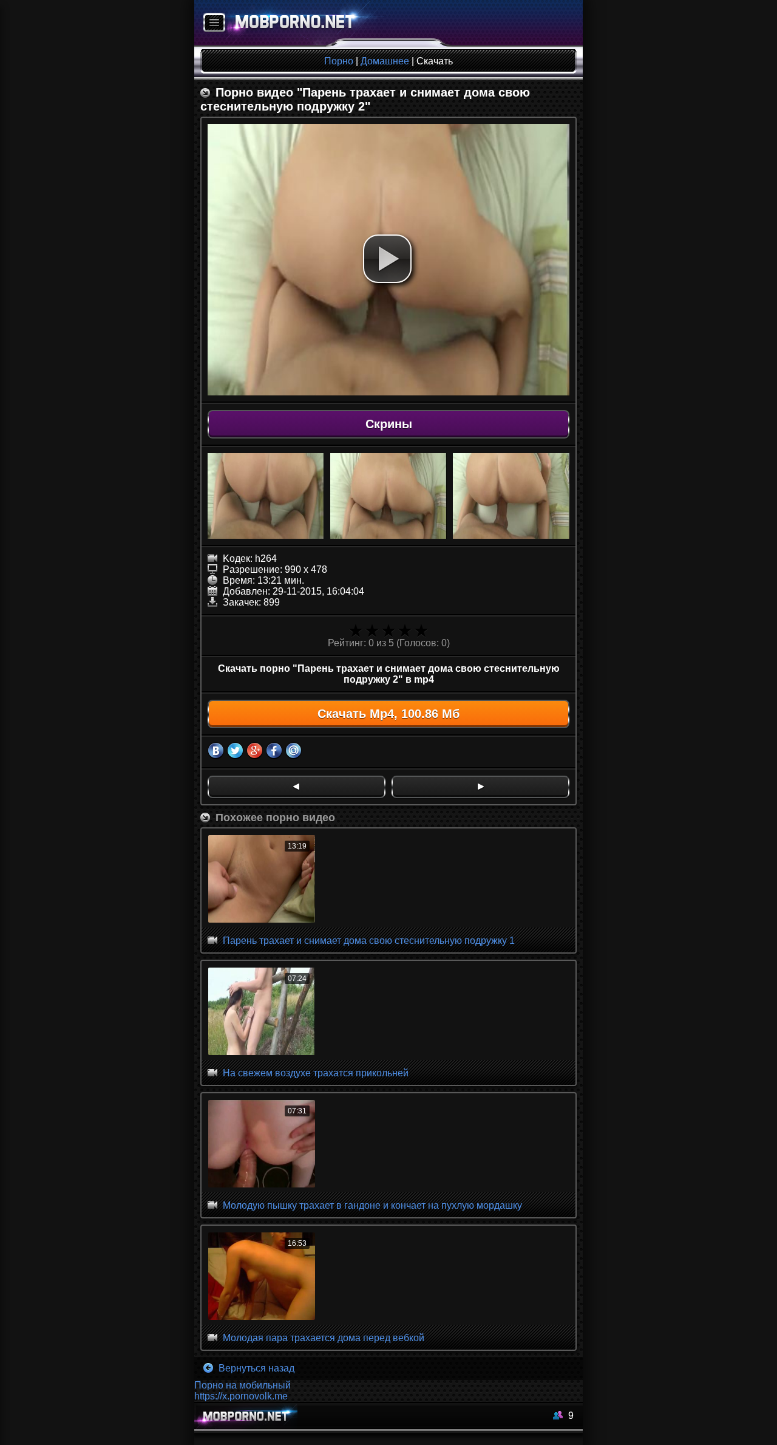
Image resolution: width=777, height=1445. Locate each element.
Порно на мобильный (242, 1385)
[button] (387, 258)
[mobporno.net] (289, 23)
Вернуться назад (255, 1368)
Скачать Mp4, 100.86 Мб (388, 713)
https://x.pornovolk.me (241, 1396)
